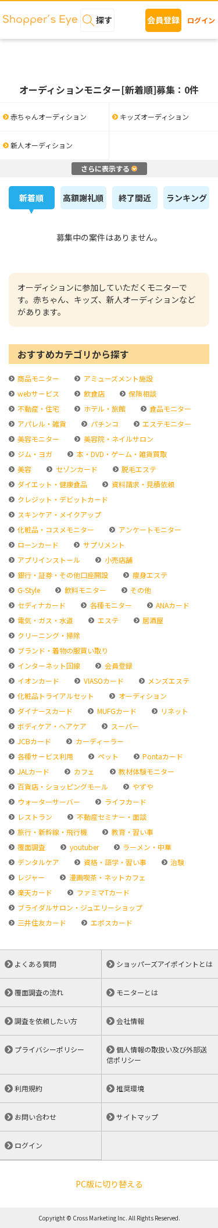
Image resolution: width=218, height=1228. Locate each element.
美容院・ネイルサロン (117, 439)
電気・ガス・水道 (44, 620)
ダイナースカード (44, 711)
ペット (107, 756)
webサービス (37, 393)
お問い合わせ (35, 1117)
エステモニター (166, 424)
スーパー (123, 726)
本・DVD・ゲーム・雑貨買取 (120, 454)
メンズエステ (168, 681)
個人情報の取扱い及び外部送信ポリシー (156, 1054)
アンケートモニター (149, 529)
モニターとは (137, 992)
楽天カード (34, 892)
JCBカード (33, 741)
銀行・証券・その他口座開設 (62, 575)
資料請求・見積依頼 (142, 484)
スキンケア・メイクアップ (58, 514)
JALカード (32, 771)
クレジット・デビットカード (62, 499)
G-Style (28, 590)
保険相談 (141, 393)
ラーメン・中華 (146, 847)
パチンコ (103, 424)
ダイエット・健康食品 (51, 484)
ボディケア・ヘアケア (51, 726)
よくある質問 (35, 964)
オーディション (141, 696)
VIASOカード (102, 681)
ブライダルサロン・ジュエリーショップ (79, 907)
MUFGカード (115, 711)
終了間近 (135, 198)
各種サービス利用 (44, 756)
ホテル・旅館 (103, 408)
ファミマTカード (102, 892)
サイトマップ (137, 1117)
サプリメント (102, 544)
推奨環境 (130, 1088)
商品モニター (37, 378)
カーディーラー (98, 741)
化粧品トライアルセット (55, 696)
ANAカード (172, 605)
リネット (173, 711)
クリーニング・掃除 (48, 635)
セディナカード (41, 605)
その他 (139, 590)
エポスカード (110, 922)
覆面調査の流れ (39, 992)
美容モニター (37, 439)
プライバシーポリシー (49, 1049)
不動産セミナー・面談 (110, 817)
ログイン (201, 20)
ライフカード (124, 801)
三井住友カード (41, 922)
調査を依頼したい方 (46, 1021)
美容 (23, 469)
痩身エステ (149, 575)
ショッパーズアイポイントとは (164, 964)
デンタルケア (37, 862)
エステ (107, 620)
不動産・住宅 (37, 408)
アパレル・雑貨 (41, 424)
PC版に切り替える (109, 1184)
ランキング (186, 198)
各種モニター (109, 605)
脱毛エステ (138, 469)
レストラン (34, 817)
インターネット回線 (48, 665)
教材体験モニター (145, 771)
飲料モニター (84, 590)
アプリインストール (48, 560)
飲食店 (93, 393)
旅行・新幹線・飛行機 (51, 832)
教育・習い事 (131, 832)
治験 (176, 862)
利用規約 (28, 1088)
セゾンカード (75, 469)
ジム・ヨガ (34, 454)
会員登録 (163, 20)
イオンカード (37, 681)
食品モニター (169, 408)
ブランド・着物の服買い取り (62, 650)
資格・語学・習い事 (114, 862)
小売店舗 (117, 560)
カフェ (83, 771)
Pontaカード (162, 756)
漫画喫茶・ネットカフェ (106, 877)
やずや (142, 786)
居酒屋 (152, 620)
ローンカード (37, 544)
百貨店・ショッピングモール (62, 786)
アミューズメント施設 (117, 378)
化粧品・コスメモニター (55, 529)
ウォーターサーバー (48, 801)
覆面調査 (30, 847)
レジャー (30, 877)
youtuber (83, 847)
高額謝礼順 (83, 198)
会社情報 (130, 1021)
